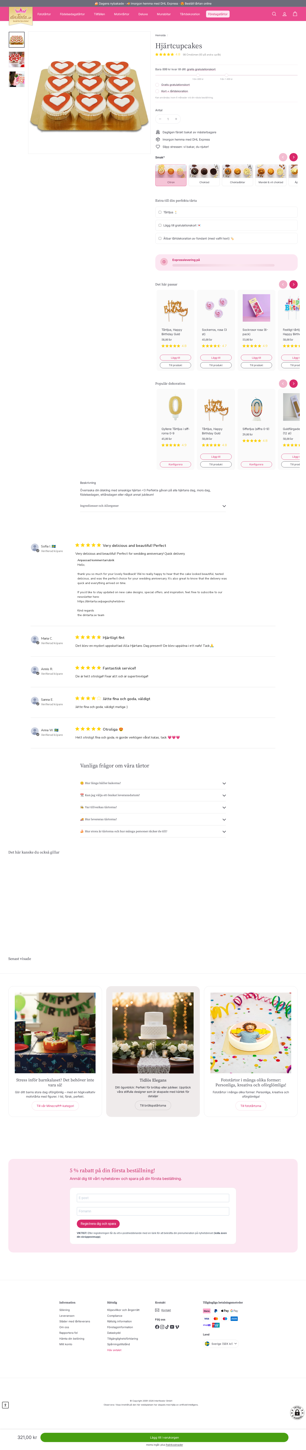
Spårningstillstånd (118, 1344)
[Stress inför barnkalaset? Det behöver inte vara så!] (55, 1033)
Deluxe (143, 14)
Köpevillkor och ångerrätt (123, 1310)
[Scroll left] (283, 284)
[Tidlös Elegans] (153, 1032)
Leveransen (67, 1315)
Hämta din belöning (71, 1338)
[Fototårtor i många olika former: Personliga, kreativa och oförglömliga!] (250, 1033)
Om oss (64, 1327)
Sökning (64, 1310)
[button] (297, 1413)
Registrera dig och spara (98, 1224)
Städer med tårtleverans (74, 1321)
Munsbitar (164, 14)
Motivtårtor (121, 14)
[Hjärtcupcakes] (30, 898)
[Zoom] (89, 93)
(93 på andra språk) (210, 54)
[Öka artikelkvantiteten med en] (176, 119)
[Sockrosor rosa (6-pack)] (256, 322)
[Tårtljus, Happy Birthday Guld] (175, 322)
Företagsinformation (120, 1327)
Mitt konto (65, 1344)
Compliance (114, 1315)
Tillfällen (99, 14)
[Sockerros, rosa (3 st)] (216, 322)
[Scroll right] (293, 284)
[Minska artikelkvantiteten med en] (160, 119)
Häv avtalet (114, 1350)
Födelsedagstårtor (72, 14)
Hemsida (160, 35)
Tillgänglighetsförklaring (122, 1338)
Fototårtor (44, 14)
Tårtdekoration (190, 14)
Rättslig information (119, 1321)
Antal (158, 110)
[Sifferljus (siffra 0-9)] (256, 419)
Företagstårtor (218, 14)
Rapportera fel (68, 1332)
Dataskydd (114, 1332)
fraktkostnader (174, 1444)
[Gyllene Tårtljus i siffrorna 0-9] (175, 421)
